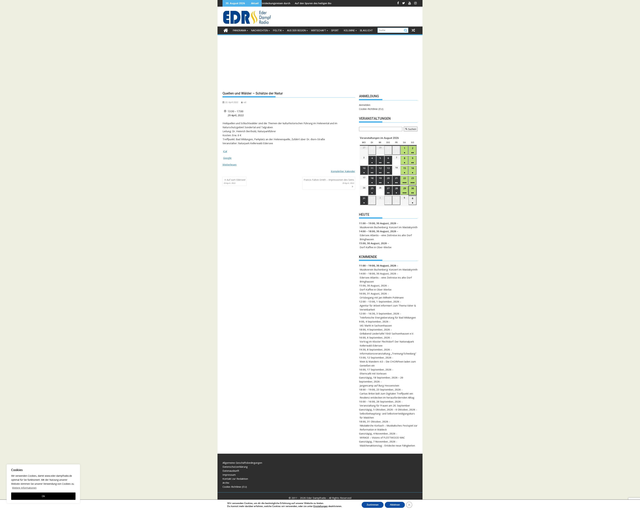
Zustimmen (372, 504)
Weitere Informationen (24, 487)
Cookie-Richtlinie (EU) (371, 108)
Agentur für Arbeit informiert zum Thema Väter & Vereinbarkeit (388, 307)
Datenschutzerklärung (235, 466)
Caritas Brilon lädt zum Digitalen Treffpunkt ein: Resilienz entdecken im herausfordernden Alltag (387, 395)
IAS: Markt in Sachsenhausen (376, 325)
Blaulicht (366, 30)
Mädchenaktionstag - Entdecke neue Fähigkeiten (387, 445)
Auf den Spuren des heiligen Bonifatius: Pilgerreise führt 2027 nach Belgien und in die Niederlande (320, 3)
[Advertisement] (320, 60)
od (245, 102)
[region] (43, 483)
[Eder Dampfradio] (225, 30)
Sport (335, 30)
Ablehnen (395, 504)
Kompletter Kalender (343, 171)
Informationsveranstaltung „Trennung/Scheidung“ (388, 353)
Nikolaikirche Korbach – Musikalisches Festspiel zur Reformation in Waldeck (389, 427)
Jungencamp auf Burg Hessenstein (379, 385)
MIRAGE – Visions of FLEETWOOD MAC (382, 437)
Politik (277, 30)
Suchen (410, 129)
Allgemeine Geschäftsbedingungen (242, 462)
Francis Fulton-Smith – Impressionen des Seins (329, 181)
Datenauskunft (230, 470)
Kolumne (349, 30)
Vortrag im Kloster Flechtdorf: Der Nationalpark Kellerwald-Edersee (387, 343)
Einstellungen (320, 506)
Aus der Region (296, 30)
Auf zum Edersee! (235, 181)
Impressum (229, 474)
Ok (43, 496)
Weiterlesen (229, 164)
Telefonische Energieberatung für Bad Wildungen (388, 317)
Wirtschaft (318, 30)
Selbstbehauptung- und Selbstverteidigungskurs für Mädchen (387, 415)
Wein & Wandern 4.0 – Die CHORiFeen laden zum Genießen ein (388, 363)
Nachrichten (259, 30)
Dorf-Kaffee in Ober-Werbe (376, 247)
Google (227, 158)
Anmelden (364, 104)
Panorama (239, 30)
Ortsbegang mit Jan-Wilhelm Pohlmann (382, 297)
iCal (225, 151)
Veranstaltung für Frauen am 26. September (385, 405)
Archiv (225, 482)
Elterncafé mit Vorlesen (373, 373)
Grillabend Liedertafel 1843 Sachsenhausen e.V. (387, 333)
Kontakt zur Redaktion (235, 478)
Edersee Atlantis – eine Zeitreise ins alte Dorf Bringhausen (386, 237)
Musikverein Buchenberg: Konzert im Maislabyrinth (389, 227)
